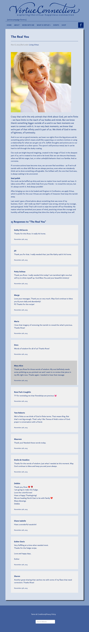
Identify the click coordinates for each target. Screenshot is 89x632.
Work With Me (28, 25)
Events (56, 25)
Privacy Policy (51, 614)
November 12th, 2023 (21, 239)
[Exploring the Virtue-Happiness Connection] (44, 9)
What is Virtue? (43, 25)
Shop (64, 25)
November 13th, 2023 (21, 588)
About (17, 25)
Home (9, 25)
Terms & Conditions (38, 614)
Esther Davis (19, 541)
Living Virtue (34, 45)
